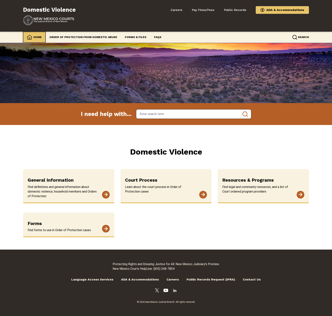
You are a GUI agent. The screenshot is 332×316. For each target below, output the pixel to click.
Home (37, 37)
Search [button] (303, 37)
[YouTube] (166, 291)
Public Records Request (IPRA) (211, 279)
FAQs (157, 37)
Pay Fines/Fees (203, 10)
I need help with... (106, 114)
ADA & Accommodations (285, 10)
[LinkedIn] (175, 291)
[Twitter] (157, 291)
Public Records (235, 10)
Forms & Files (135, 37)
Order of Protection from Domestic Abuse (83, 37)
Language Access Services (92, 279)
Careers (176, 10)
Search (245, 114)
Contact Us (252, 279)
